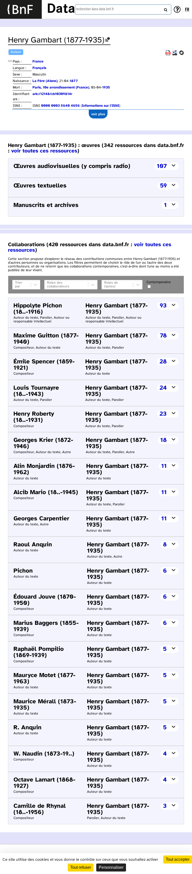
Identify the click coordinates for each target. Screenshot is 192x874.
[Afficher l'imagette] (10, 61)
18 (163, 440)
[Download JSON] (181, 54)
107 (162, 166)
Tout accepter (178, 859)
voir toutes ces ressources (44, 151)
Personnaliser (111, 867)
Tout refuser (80, 867)
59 (163, 186)
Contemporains (158, 282)
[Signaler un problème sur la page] (107, 40)
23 (163, 414)
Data (61, 9)
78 (163, 336)
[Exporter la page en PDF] (168, 54)
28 (163, 362)
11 (164, 466)
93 (163, 306)
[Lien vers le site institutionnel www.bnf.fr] (21, 9)
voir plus (98, 114)
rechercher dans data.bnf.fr (95, 9)
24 (163, 388)
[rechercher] (165, 8)
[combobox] (123, 9)
